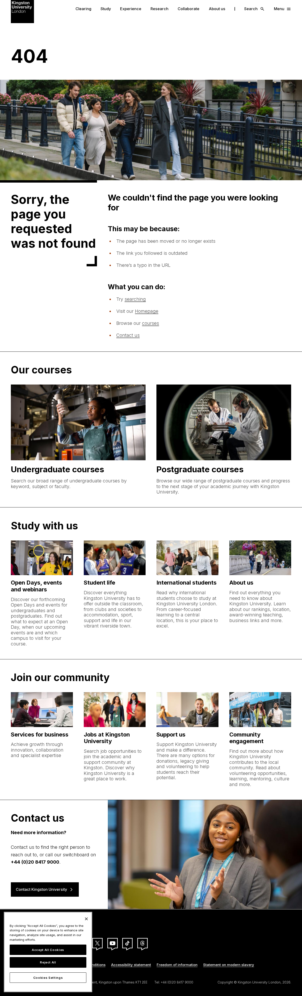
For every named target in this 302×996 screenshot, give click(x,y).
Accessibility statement (131, 965)
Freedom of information (177, 965)
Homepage (146, 311)
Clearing (83, 8)
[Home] (22, 11)
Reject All (48, 962)
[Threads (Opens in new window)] (142, 943)
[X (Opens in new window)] (97, 943)
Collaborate (188, 8)
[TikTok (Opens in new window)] (127, 943)
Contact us (128, 335)
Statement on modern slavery (228, 965)
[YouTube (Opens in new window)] (112, 943)
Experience (130, 8)
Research (159, 8)
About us (217, 8)
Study (106, 8)
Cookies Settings (48, 977)
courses (150, 323)
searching (135, 299)
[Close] (86, 919)
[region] (48, 952)
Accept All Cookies (48, 950)
